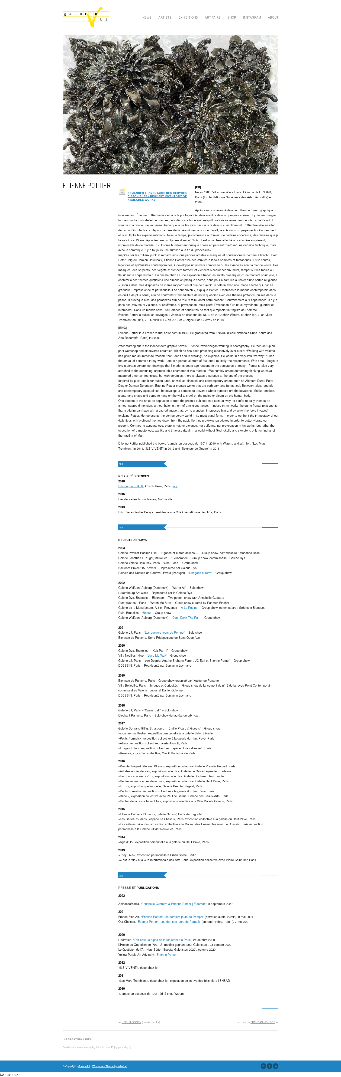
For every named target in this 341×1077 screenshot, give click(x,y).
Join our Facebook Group (269, 1066)
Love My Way (157, 655)
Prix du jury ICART (131, 486)
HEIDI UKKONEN (131, 1022)
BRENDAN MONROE (263, 1022)
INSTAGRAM (252, 17)
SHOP (232, 17)
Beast (147, 612)
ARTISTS (164, 17)
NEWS (146, 17)
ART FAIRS (213, 17)
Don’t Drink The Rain (186, 617)
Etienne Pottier (167, 954)
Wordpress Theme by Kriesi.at (109, 1066)
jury (175, 486)
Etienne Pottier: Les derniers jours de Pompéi (172, 916)
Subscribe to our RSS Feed (275, 1066)
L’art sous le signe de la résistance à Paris (162, 939)
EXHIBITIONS (188, 17)
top (121, 463)
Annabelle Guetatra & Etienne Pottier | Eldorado (174, 903)
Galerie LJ (84, 1066)
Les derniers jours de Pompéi (164, 632)
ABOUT (273, 17)
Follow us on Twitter (263, 1066)
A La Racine (189, 607)
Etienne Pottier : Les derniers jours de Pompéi (169, 921)
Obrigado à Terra (200, 572)
